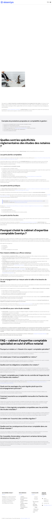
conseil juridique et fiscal (19, 265)
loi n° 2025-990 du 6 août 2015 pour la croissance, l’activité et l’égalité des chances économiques (24, 205)
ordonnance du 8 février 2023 (21, 202)
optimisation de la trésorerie (21, 128)
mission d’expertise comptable (13, 109)
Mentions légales (24, 518)
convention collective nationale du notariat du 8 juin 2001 (37, 188)
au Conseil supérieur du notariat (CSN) (33, 176)
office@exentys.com (48, 505)
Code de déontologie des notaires (22, 190)
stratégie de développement (8, 272)
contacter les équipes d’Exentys (39, 333)
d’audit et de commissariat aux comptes (28, 222)
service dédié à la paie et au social (25, 303)
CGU (29, 518)
